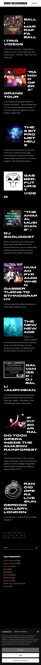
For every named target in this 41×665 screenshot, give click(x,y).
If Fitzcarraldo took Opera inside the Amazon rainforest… (20, 435)
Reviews (7, 578)
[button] (38, 632)
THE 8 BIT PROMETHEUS (30, 136)
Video (6, 586)
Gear (6, 569)
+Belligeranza (10, 563)
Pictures (8, 575)
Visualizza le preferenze (20, 660)
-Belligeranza (10, 560)
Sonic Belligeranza (13, 583)
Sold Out (8, 581)
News (6, 572)
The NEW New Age (30, 327)
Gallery (8, 566)
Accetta (20, 650)
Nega (20, 655)
